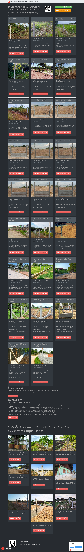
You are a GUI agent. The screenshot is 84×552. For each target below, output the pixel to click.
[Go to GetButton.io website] (3, 550)
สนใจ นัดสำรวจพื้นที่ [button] (15, 459)
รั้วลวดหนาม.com (36, 544)
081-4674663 (28, 543)
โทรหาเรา (36, 1)
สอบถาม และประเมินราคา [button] (16, 53)
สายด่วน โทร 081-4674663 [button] (63, 10)
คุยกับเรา (31, 1)
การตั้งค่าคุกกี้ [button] (72, 547)
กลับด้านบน (72, 540)
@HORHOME (26, 541)
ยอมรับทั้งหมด (78, 547)
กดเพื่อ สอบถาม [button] (13, 396)
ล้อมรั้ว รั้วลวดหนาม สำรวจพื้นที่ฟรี (18, 1)
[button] (48, 8)
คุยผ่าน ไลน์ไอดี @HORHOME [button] (63, 7)
